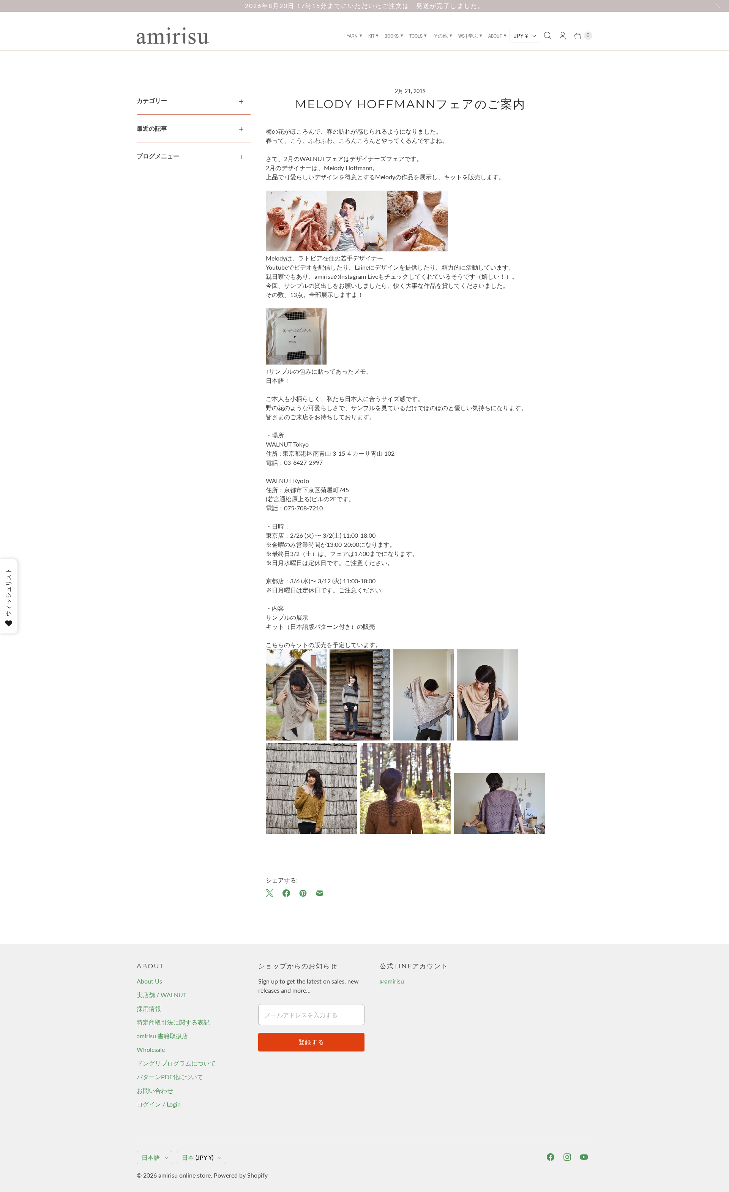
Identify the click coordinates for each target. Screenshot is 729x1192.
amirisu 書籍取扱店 (162, 1035)
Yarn (352, 36)
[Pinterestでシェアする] (303, 893)
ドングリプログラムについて (176, 1063)
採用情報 (149, 1008)
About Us (149, 981)
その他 (440, 36)
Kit (371, 36)
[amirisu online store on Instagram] (567, 1157)
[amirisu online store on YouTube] (584, 1157)
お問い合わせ (155, 1090)
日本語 (151, 1157)
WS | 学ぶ (468, 36)
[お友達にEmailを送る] (319, 893)
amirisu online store (184, 1175)
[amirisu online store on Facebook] (550, 1157)
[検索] (547, 36)
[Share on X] (272, 893)
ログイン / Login (159, 1104)
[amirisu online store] (173, 35)
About (495, 36)
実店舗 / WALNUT (161, 994)
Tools (416, 36)
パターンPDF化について (170, 1076)
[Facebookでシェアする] (286, 893)
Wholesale (151, 1049)
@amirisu (392, 981)
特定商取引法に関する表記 (173, 1022)
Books (392, 36)
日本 (197, 1157)
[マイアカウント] (562, 36)
